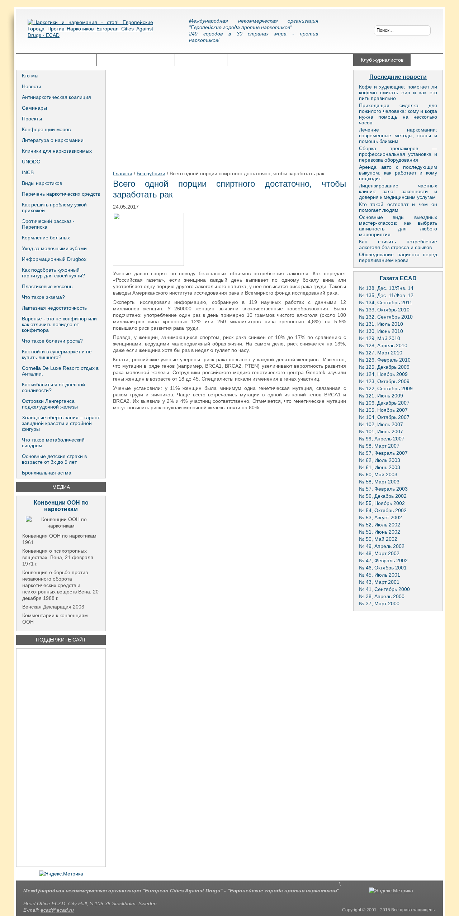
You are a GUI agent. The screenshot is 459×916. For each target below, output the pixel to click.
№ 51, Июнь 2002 (379, 532)
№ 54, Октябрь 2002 (383, 510)
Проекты (32, 118)
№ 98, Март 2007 (379, 446)
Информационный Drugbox (54, 259)
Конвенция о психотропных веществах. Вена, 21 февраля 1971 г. (57, 557)
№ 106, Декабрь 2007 (384, 403)
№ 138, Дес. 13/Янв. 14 (386, 288)
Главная (33, 60)
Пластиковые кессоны (48, 286)
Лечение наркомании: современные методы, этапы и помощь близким (398, 135)
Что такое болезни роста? (52, 341)
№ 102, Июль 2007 (381, 424)
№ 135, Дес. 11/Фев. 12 (386, 295)
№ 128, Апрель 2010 (383, 345)
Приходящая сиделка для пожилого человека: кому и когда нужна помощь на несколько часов (398, 113)
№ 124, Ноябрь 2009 (383, 374)
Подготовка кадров (257, 60)
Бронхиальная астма (46, 473)
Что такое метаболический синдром (53, 442)
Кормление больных (46, 237)
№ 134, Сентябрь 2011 (385, 302)
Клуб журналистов (382, 60)
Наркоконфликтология (319, 60)
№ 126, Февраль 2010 (385, 360)
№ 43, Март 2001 (379, 582)
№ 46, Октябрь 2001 (383, 568)
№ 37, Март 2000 (379, 603)
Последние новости (398, 77)
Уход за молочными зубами (54, 248)
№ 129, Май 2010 (379, 338)
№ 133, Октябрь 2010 (384, 310)
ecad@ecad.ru (57, 910)
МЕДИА (61, 487)
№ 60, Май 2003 (378, 474)
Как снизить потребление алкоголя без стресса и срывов (398, 244)
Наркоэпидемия (201, 60)
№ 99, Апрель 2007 (381, 439)
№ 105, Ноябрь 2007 (383, 410)
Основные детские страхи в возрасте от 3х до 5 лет (54, 459)
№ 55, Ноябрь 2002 (382, 503)
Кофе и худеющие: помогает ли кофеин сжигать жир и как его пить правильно (398, 92)
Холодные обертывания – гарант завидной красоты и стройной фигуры (61, 423)
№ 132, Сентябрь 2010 (386, 317)
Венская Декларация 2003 (53, 607)
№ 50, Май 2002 (378, 539)
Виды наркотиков (42, 183)
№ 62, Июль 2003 (379, 460)
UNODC (31, 161)
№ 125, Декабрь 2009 (384, 367)
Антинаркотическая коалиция (56, 97)
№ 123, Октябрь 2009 (384, 381)
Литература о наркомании (53, 140)
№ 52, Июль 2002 (379, 525)
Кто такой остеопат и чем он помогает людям (398, 207)
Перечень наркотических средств (61, 194)
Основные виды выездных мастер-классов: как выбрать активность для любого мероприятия (398, 225)
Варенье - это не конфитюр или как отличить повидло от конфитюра (59, 324)
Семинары (34, 108)
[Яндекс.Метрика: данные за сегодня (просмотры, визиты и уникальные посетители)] (61, 873)
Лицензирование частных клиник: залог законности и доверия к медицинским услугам (398, 191)
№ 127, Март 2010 (380, 353)
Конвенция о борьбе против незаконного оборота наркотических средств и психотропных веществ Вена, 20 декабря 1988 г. (60, 585)
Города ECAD (73, 60)
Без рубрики (151, 173)
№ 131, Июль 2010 (381, 324)
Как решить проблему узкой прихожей (54, 207)
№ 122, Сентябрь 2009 (386, 388)
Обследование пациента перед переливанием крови (398, 257)
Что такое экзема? (43, 297)
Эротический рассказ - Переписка (48, 224)
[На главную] (90, 34)
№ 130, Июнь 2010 (381, 331)
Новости (31, 86)
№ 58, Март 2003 (379, 482)
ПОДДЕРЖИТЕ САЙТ (61, 640)
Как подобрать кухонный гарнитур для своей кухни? (53, 272)
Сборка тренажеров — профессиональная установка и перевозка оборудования (398, 154)
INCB (28, 172)
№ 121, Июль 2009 (381, 396)
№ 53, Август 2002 (380, 517)
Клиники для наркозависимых (57, 151)
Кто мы (30, 75)
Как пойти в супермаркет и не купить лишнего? (57, 354)
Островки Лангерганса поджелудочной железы (50, 404)
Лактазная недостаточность (54, 308)
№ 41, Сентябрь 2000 (384, 589)
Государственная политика (135, 60)
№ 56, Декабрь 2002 (383, 496)
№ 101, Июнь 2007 (381, 431)
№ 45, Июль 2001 (379, 575)
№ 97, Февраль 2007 (383, 453)
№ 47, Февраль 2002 (383, 560)
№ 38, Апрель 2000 (381, 596)
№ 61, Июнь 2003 (379, 467)
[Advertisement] (61, 757)
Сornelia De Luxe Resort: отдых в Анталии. (60, 371)
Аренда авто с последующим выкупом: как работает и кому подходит (398, 172)
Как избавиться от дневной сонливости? (53, 387)
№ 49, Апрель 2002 (381, 546)
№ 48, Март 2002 (379, 553)
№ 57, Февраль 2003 (383, 489)
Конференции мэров (46, 129)
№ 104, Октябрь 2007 (384, 417)
